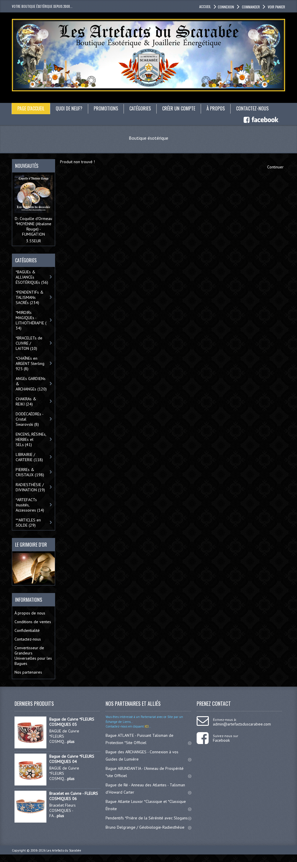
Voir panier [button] (276, 6)
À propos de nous (30, 613)
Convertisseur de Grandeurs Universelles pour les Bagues (33, 655)
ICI (146, 726)
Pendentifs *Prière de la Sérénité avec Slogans (147, 818)
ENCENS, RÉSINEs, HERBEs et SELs (31, 439)
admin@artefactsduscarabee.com (242, 724)
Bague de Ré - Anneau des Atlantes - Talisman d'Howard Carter (145, 788)
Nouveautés (26, 165)
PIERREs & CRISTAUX (30, 472)
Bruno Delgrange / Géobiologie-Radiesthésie (145, 827)
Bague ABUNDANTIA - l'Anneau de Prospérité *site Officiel (145, 772)
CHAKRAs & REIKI (26, 401)
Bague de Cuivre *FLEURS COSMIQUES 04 (71, 759)
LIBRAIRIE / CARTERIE (29, 457)
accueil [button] (205, 6)
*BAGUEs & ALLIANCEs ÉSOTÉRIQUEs (32, 277)
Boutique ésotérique (148, 138)
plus (71, 741)
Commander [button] (251, 6)
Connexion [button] (226, 6)
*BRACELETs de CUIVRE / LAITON (29, 343)
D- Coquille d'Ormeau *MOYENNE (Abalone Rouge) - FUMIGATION (33, 226)
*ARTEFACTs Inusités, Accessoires (30, 505)
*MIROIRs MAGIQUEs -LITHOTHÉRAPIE (31, 320)
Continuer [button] (275, 167)
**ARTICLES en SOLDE (28, 522)
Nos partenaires (28, 672)
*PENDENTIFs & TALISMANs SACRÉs (30, 297)
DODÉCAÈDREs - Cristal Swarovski (30, 419)
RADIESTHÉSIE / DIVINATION (30, 487)
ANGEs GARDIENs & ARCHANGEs (31, 384)
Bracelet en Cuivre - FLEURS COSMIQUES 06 (73, 796)
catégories (140, 108)
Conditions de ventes (33, 621)
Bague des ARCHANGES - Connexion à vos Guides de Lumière (142, 755)
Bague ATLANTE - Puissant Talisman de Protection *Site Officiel (139, 739)
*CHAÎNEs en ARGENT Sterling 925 (30, 363)
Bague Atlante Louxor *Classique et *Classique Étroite (146, 805)
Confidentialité (27, 630)
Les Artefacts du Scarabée (63, 850)
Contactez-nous (28, 639)
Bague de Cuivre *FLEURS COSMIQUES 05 (71, 721)
